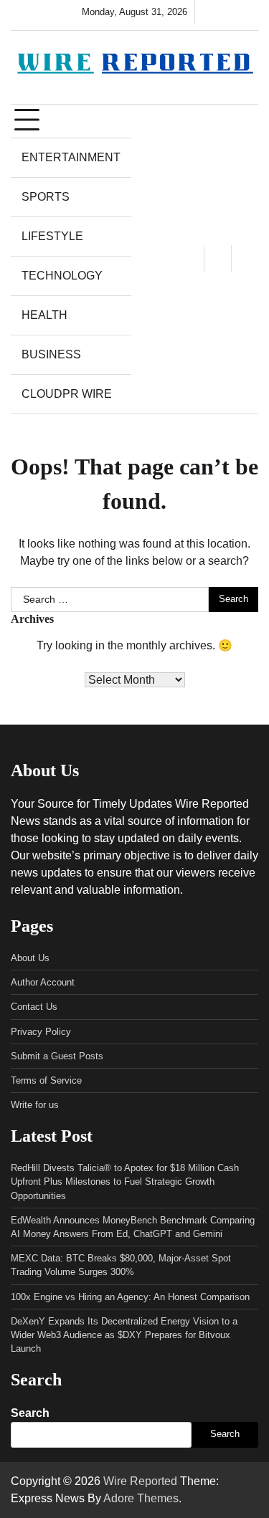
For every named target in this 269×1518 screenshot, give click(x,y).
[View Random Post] (217, 258)
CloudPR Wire (67, 394)
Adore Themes (141, 1498)
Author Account (43, 982)
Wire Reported (140, 1481)
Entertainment (71, 157)
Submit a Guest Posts (57, 1056)
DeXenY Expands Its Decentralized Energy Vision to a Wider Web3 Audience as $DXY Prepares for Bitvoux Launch (124, 1335)
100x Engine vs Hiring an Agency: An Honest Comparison (130, 1297)
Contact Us (34, 1006)
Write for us (35, 1104)
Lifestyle (52, 236)
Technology (62, 275)
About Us (30, 958)
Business (51, 354)
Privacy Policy (41, 1031)
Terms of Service (46, 1080)
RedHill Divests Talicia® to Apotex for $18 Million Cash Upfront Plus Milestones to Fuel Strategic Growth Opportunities (125, 1181)
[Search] (244, 258)
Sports (46, 197)
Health (44, 315)
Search (30, 1413)
